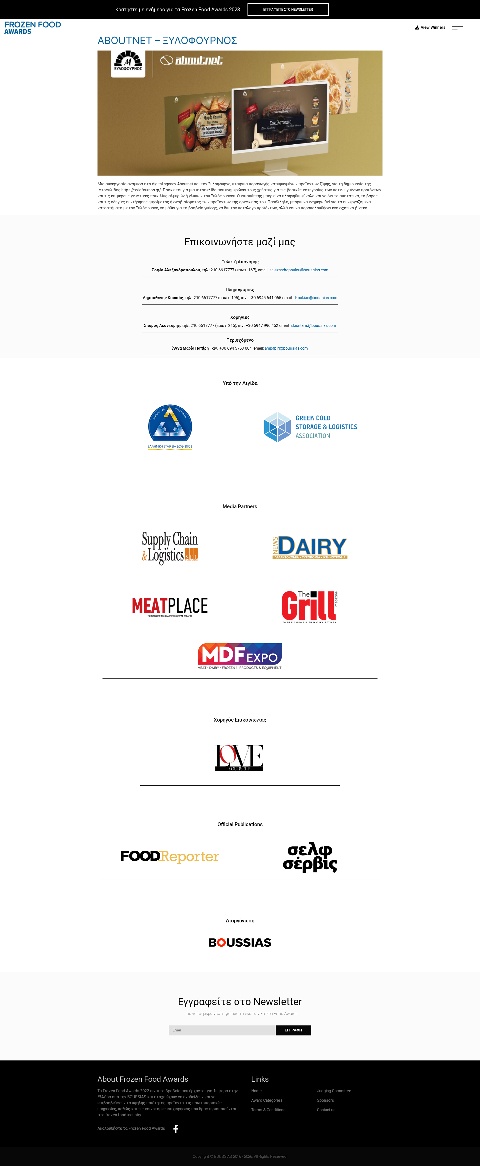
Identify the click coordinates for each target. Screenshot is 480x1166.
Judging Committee (334, 1090)
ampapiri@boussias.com (286, 348)
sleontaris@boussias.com (313, 325)
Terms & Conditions (268, 1109)
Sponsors (325, 1100)
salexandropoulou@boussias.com (298, 270)
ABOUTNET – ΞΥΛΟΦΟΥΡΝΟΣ (167, 40)
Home (256, 1090)
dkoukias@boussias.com (315, 297)
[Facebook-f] (175, 1129)
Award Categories (266, 1100)
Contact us (326, 1109)
